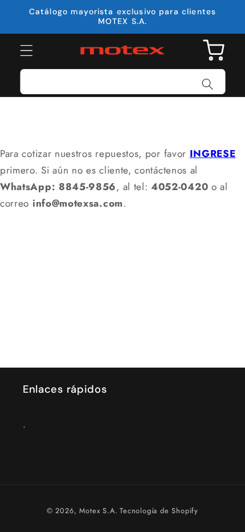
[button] (26, 50)
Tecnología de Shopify (159, 510)
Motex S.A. (98, 510)
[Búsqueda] (207, 84)
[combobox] (123, 81)
